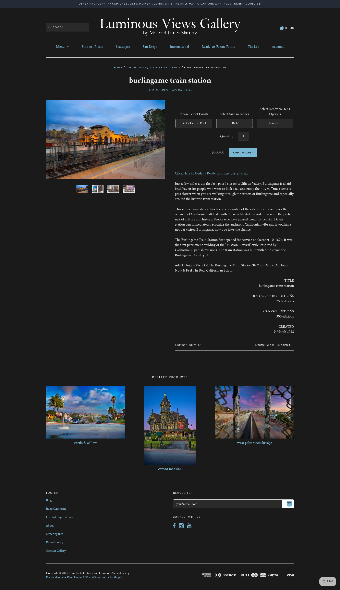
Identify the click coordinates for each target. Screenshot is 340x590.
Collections (136, 67)
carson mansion (170, 469)
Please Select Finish (194, 114)
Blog (49, 500)
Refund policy (54, 542)
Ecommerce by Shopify (108, 577)
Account (278, 47)
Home (118, 67)
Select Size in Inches (234, 114)
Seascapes (123, 47)
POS (86, 577)
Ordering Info (54, 534)
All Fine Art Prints (165, 67)
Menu (60, 47)
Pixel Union (74, 577)
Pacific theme (54, 577)
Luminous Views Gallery (170, 90)
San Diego (150, 47)
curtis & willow (85, 443)
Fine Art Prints (92, 47)
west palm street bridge (254, 443)
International (179, 47)
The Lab (253, 47)
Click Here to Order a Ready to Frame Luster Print (211, 173)
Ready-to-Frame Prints (218, 47)
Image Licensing (56, 509)
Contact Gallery (56, 551)
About (50, 526)
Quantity (226, 136)
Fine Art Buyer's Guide (60, 517)
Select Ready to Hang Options (275, 112)
